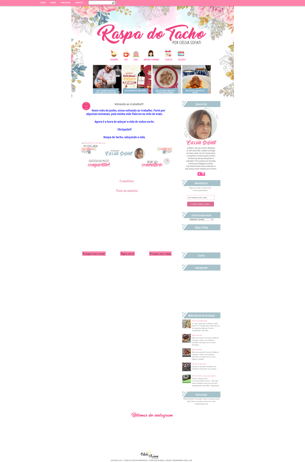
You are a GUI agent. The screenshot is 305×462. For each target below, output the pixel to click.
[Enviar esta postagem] (84, 145)
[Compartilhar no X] (92, 146)
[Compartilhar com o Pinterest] (96, 146)
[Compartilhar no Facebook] (94, 146)
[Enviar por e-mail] (87, 146)
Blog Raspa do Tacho (92, 143)
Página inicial (127, 253)
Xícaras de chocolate (199, 364)
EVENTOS (168, 59)
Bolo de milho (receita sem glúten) (204, 376)
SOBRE (53, 2)
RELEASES (182, 59)
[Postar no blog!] (90, 146)
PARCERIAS (65, 2)
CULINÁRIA (114, 59)
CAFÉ (126, 59)
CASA (136, 59)
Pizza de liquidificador (199, 321)
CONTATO (79, 2)
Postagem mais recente (94, 253)
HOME (43, 2)
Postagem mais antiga (160, 253)
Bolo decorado (197, 335)
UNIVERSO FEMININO (151, 59)
